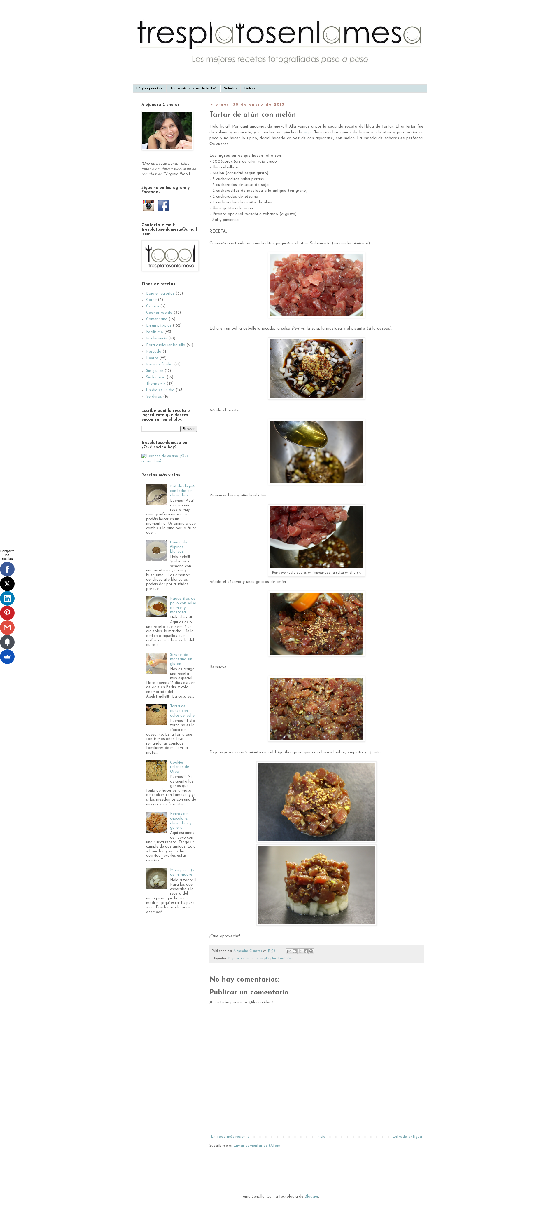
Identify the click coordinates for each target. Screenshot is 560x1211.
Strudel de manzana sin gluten (181, 659)
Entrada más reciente (230, 1137)
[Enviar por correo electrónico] (289, 951)
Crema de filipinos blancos (178, 547)
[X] (7, 583)
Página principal (149, 88)
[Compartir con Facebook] (306, 951)
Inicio (321, 1137)
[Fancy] (7, 642)
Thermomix (155, 384)
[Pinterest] (7, 613)
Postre (152, 358)
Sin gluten (154, 371)
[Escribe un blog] (295, 951)
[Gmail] (7, 627)
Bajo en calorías (240, 958)
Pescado (153, 351)
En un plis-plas (265, 958)
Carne (151, 300)
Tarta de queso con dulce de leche (182, 710)
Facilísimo (285, 958)
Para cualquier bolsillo (165, 345)
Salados (230, 88)
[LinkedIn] (7, 598)
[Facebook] (7, 569)
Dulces (249, 88)
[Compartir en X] (300, 951)
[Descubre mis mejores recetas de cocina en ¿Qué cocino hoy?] (169, 461)
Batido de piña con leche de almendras (183, 491)
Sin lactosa (155, 377)
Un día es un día (160, 390)
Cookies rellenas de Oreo (179, 767)
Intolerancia (156, 338)
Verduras (154, 396)
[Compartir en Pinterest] (311, 951)
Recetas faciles (159, 364)
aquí (308, 132)
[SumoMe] (7, 656)
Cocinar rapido (159, 313)
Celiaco (152, 306)
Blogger (311, 1196)
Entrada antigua (407, 1137)
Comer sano (156, 319)
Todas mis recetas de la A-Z (193, 88)
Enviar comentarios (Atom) (257, 1146)
